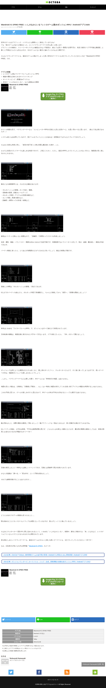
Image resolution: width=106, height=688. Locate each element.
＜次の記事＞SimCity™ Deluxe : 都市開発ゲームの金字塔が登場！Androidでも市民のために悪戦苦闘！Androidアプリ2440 (45, 555)
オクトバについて (53, 679)
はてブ (66, 33)
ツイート (14, 33)
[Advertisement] (53, 16)
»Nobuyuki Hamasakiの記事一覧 (93, 664)
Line (40, 33)
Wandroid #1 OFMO (36, 546)
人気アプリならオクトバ (50, 684)
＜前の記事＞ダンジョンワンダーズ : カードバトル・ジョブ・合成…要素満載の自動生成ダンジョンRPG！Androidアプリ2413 (46, 561)
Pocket (92, 33)
